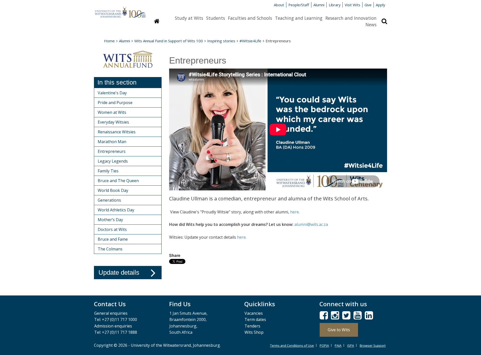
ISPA (350, 345)
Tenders (252, 326)
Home (109, 40)
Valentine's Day (112, 93)
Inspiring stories (221, 40)
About (279, 4)
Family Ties (108, 171)
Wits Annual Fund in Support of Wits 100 (168, 40)
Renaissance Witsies (117, 132)
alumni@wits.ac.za (311, 224)
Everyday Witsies (113, 122)
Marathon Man (112, 141)
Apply (380, 4)
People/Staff (298, 4)
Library (334, 4)
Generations (109, 200)
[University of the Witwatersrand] (120, 10)
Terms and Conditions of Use (292, 345)
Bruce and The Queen (118, 180)
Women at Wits (112, 112)
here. (295, 212)
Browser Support (373, 345)
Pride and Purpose (115, 102)
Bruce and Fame (113, 239)
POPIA (324, 345)
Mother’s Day (110, 219)
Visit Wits (352, 4)
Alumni (318, 4)
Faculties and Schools (250, 18)
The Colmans (110, 249)
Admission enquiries (113, 326)
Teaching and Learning (298, 18)
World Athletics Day (116, 210)
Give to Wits (339, 329)
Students (215, 18)
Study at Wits (189, 18)
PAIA (338, 345)
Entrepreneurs (112, 151)
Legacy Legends (113, 161)
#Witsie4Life (250, 40)
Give (368, 4)
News (371, 25)
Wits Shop (254, 332)
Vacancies (254, 313)
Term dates (255, 319)
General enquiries (111, 313)
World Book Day (113, 190)
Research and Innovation (351, 18)
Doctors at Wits (112, 229)
